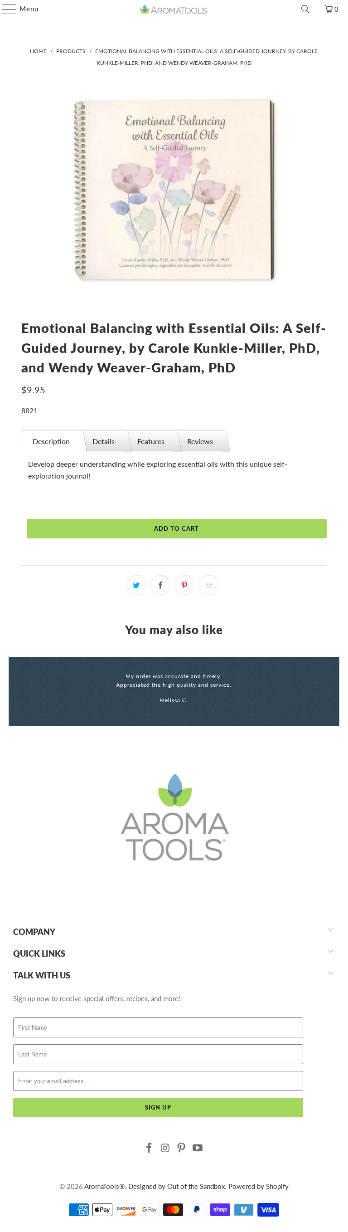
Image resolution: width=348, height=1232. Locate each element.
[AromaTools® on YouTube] (198, 1148)
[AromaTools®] (174, 9)
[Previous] (16, 692)
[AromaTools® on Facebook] (149, 1148)
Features (150, 441)
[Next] (331, 692)
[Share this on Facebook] (160, 585)
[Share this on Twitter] (136, 585)
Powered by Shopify (258, 1186)
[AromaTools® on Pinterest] (181, 1148)
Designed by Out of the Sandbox (176, 1186)
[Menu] (5, 9)
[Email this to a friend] (208, 585)
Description (51, 441)
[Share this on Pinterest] (184, 585)
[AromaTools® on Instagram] (165, 1148)
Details (103, 441)
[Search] (305, 9)
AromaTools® (104, 1186)
